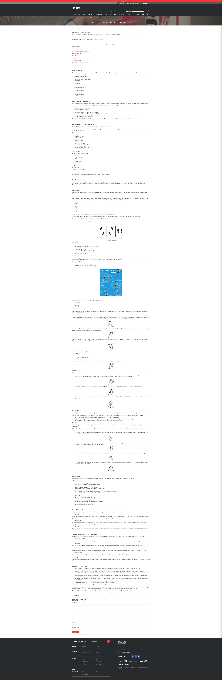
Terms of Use (84, 658)
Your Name (74, 622)
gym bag (107, 578)
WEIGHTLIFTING (108, 14)
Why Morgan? (84, 651)
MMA (84, 14)
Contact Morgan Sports (128, 591)
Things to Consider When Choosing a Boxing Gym (82, 63)
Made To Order (99, 659)
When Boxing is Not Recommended (79, 49)
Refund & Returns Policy (86, 666)
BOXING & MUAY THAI (77, 14)
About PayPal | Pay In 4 (100, 662)
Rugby (97, 671)
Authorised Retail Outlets (86, 652)
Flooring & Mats (99, 673)
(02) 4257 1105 (123, 646)
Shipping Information (85, 661)
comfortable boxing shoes (82, 575)
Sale (147, 14)
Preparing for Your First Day (77, 65)
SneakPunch (113, 298)
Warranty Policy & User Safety (101, 658)
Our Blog (97, 651)
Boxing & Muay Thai (85, 670)
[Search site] (143, 11)
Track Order (98, 646)
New (143, 14)
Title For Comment (75, 602)
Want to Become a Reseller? (101, 654)
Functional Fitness (85, 674)
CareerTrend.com (81, 182)
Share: (74, 595)
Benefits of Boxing (76, 46)
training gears (118, 129)
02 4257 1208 (138, 649)
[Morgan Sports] (76, 7)
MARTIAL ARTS (90, 14)
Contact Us (84, 654)
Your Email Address (75, 627)
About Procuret (99, 664)
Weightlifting (98, 670)
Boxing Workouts (75, 58)
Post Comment (75, 632)
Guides (97, 652)
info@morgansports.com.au (125, 651)
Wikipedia (79, 370)
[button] (87, 11)
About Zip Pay (98, 661)
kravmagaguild (113, 240)
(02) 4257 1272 (123, 647)
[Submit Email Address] (108, 641)
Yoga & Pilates (122, 14)
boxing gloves (88, 571)
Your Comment (74, 607)
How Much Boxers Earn (76, 53)
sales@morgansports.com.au (125, 652)
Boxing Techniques (76, 56)
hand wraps (83, 570)
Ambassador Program (100, 666)
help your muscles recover (98, 582)
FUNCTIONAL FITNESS (99, 14)
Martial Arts (84, 673)
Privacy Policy (84, 664)
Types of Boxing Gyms (76, 60)
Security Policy (84, 662)
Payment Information (85, 659)
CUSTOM (138, 14)
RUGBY (115, 14)
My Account (84, 646)
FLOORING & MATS (130, 14)
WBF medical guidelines (85, 119)
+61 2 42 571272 (123, 649)
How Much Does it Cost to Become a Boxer (80, 51)
